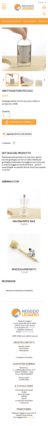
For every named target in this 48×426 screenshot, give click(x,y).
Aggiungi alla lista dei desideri (17, 135)
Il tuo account (24, 386)
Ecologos (31, 327)
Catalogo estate (11, 21)
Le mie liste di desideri (24, 401)
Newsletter (24, 351)
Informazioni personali (24, 390)
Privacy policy (24, 378)
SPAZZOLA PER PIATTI (24, 269)
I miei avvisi (24, 403)
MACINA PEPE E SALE (24, 221)
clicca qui (30, 417)
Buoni (24, 398)
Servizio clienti (24, 346)
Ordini (24, 392)
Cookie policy (24, 380)
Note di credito (24, 394)
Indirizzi (24, 396)
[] (44, 14)
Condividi (14, 142)
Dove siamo (29, 21)
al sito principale (27, 332)
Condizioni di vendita (24, 357)
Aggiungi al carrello (20, 123)
